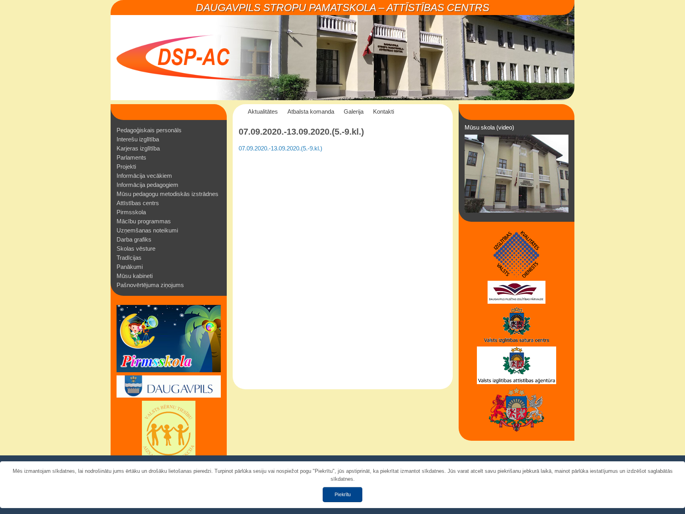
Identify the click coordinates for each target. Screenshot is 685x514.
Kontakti (383, 111)
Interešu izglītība (138, 139)
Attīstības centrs (138, 203)
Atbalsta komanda (310, 111)
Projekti (126, 166)
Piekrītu (343, 494)
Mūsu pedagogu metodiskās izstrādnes (167, 193)
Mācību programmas (144, 221)
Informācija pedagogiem (147, 184)
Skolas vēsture (136, 248)
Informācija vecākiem (144, 175)
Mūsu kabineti (135, 275)
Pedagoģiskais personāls (149, 130)
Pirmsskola (131, 212)
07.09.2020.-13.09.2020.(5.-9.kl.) (280, 148)
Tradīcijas (129, 257)
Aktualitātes (263, 111)
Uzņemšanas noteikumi (147, 230)
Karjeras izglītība (138, 148)
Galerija (354, 111)
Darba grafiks (134, 239)
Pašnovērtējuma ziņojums (150, 285)
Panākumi (130, 266)
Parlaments (131, 157)
